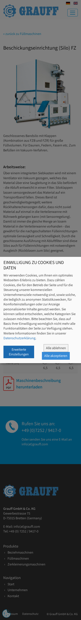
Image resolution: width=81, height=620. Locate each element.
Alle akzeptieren (55, 355)
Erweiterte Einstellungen (19, 351)
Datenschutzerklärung (19, 338)
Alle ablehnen (56, 348)
